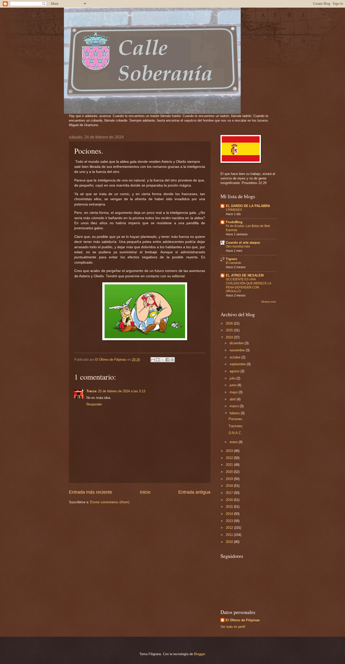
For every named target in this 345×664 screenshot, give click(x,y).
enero (234, 442)
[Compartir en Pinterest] (172, 359)
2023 (230, 451)
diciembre (237, 343)
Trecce (91, 391)
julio (233, 378)
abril (233, 399)
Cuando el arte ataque (243, 242)
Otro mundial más (238, 246)
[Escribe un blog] (157, 359)
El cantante (233, 263)
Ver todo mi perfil (232, 627)
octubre (235, 357)
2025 (230, 330)
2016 (230, 500)
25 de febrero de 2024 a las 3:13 (121, 391)
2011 (230, 535)
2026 (230, 323)
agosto (235, 371)
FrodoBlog (234, 222)
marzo (235, 406)
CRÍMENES (234, 210)
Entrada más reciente (90, 492)
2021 (230, 465)
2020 (230, 472)
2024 (230, 337)
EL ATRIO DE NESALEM (245, 275)
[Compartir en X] (162, 359)
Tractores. (236, 426)
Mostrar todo (268, 301)
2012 (230, 528)
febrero (235, 413)
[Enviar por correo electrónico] (153, 359)
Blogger (199, 654)
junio (233, 385)
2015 (230, 507)
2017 (230, 493)
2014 (230, 514)
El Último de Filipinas (243, 620)
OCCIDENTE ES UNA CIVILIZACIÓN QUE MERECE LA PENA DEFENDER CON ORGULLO (248, 285)
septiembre (238, 364)
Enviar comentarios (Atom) (109, 502)
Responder (94, 404)
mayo (234, 392)
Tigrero (231, 259)
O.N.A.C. (235, 433)
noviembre (238, 350)
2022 (230, 458)
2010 (230, 542)
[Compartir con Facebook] (167, 359)
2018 (230, 486)
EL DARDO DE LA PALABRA (248, 206)
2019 (230, 479)
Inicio (145, 492)
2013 (230, 521)
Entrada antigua (194, 492)
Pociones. (236, 419)
